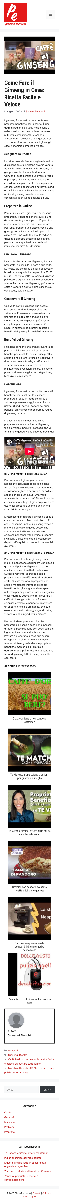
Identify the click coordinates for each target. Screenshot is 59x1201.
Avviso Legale (30, 1196)
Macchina (9, 1122)
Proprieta (9, 1131)
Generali (13, 1050)
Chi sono (46, 1193)
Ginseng (13, 1055)
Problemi (9, 1127)
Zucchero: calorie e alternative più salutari (28, 1171)
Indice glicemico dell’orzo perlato (23, 1157)
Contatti (37, 1193)
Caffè (7, 1112)
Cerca (47, 1089)
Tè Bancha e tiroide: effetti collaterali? (26, 1153)
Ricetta (23, 1055)
